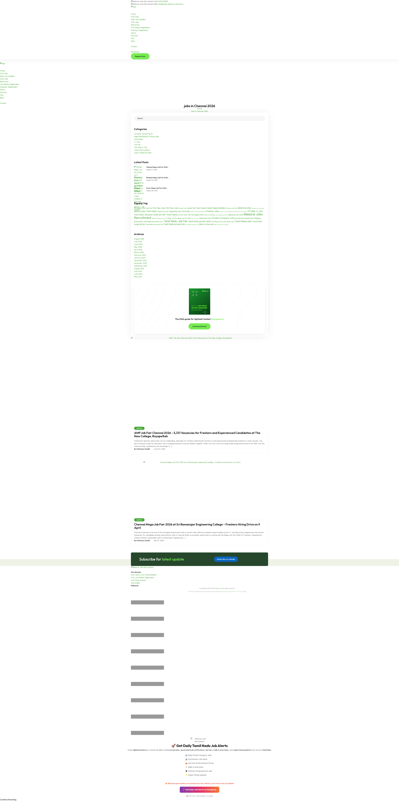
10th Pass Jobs (159, 208)
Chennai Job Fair (231, 208)
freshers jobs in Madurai (226, 211)
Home (133, 14)
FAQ (132, 38)
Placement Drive (205, 218)
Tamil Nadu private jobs (174, 224)
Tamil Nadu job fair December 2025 (222, 221)
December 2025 (140, 260)
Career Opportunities (215, 208)
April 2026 (138, 250)
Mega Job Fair (172, 218)
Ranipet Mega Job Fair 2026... (157, 178)
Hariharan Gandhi (143, 449)
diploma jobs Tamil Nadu (145, 211)
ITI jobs (251, 211)
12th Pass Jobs (172, 208)
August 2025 (139, 269)
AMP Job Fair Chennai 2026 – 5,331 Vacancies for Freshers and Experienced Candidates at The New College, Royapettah (197, 434)
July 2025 (138, 271)
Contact (134, 46)
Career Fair (182, 208)
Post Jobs (135, 22)
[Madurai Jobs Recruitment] (140, 7)
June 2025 (138, 274)
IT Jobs (137, 142)
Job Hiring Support (138, 580)
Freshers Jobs (212, 211)
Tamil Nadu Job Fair (175, 221)
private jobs (239, 218)
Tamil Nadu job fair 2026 (199, 221)
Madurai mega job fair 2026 (159, 218)
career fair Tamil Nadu (196, 208)
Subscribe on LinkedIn (226, 559)
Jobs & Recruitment (142, 150)
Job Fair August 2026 (195, 215)
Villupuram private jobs (192, 224)
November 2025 (140, 263)
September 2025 (140, 266)
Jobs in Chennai (209, 215)
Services (134, 36)
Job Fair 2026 (182, 215)
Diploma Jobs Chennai (258, 208)
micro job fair (195, 218)
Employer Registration (139, 30)
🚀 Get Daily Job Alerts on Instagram (199, 790)
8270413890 (163, 1)
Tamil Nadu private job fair (154, 224)
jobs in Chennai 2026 (199, 111)
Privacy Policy (224, 591)
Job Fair (137, 145)
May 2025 (138, 277)
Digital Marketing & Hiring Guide (146, 136)
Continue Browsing (8, 800)
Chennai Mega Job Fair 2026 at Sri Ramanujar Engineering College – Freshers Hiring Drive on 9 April (197, 526)
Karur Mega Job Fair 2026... (157, 188)
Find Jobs (135, 17)
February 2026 (140, 255)
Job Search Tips (140, 147)
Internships (138, 139)
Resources (135, 25)
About (133, 33)
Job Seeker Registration (140, 27)
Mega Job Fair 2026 (184, 218)
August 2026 (139, 239)
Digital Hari (218, 588)
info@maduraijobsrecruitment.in (170, 4)
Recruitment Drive (157, 221)
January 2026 (139, 258)
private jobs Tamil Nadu (142, 222)
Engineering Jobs (162, 211)
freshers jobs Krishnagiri (240, 211)
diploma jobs (244, 208)
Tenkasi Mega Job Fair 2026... (157, 167)
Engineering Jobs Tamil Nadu (179, 211)
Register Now (140, 56)
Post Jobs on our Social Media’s (143, 575)
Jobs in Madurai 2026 (142, 153)
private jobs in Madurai (252, 218)
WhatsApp (135, 52)
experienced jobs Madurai (198, 211)
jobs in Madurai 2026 (221, 215)
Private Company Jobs (223, 218)
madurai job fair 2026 (235, 215)
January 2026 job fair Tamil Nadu (161, 214)
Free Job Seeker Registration (142, 577)
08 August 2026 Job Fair (143, 208)
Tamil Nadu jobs (243, 221)
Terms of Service (237, 591)
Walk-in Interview (206, 224)
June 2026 (138, 244)
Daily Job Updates (138, 19)
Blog (132, 41)
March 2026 (139, 252)
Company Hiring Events (143, 134)
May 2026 (138, 247)
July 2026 (138, 242)
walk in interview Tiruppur (221, 224)
